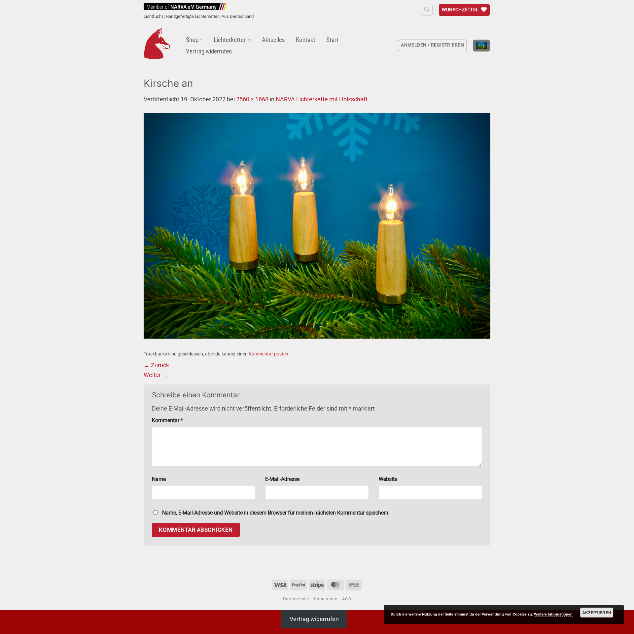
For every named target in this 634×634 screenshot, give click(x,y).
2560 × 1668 (252, 99)
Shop (192, 40)
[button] (427, 10)
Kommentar (167, 420)
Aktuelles (273, 40)
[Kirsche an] (317, 225)
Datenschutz (296, 598)
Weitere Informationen (553, 614)
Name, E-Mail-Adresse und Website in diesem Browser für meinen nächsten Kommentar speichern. (276, 513)
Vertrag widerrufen (209, 51)
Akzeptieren (597, 613)
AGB (346, 598)
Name (159, 479)
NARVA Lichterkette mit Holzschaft (322, 99)
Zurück (156, 365)
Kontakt (305, 40)
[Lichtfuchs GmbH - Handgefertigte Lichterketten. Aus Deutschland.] (157, 43)
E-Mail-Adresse (282, 479)
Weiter (156, 375)
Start (332, 40)
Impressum (325, 598)
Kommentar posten (268, 353)
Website (388, 479)
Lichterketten (230, 40)
